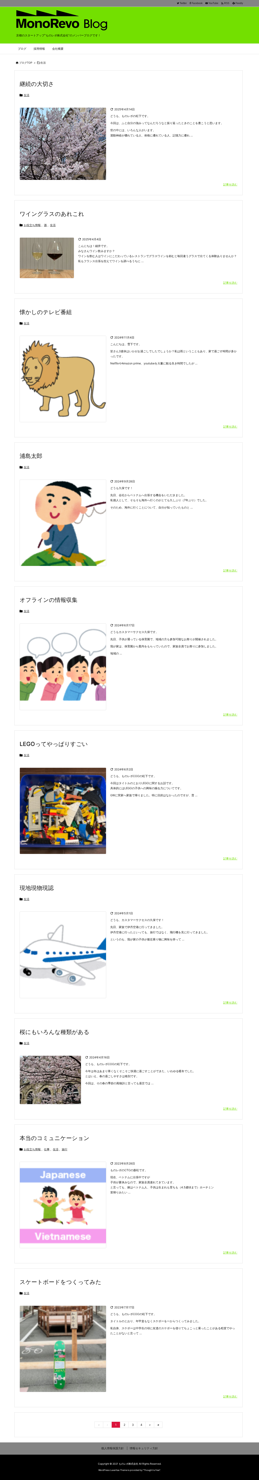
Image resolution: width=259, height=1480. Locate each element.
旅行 (64, 1149)
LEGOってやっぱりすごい (54, 744)
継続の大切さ (37, 83)
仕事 (47, 1149)
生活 (26, 95)
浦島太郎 (31, 456)
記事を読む (230, 184)
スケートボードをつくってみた (60, 1282)
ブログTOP (25, 62)
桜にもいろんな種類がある (54, 1032)
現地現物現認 (37, 887)
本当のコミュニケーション (54, 1138)
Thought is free (151, 1470)
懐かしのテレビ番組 (46, 312)
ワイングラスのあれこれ (52, 213)
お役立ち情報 (32, 225)
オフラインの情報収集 (48, 599)
